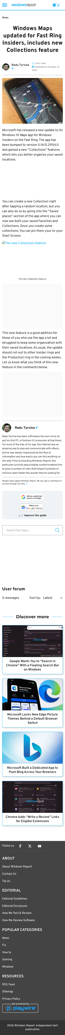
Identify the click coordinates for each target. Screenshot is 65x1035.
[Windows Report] (23, 5)
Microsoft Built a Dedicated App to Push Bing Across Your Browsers (32, 770)
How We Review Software (18, 920)
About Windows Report (17, 867)
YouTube (39, 846)
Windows (8, 967)
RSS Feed (8, 984)
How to (6, 952)
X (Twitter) (29, 846)
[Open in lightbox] (32, 258)
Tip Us (6, 881)
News (5, 17)
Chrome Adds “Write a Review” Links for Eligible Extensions (32, 819)
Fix (4, 945)
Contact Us (9, 874)
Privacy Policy (11, 999)
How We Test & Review (16, 913)
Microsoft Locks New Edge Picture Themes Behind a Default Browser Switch (32, 719)
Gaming (7, 959)
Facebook (20, 846)
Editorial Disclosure (14, 906)
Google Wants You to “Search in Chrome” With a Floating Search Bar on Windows (32, 665)
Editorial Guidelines (14, 899)
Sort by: (35, 598)
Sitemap (7, 991)
